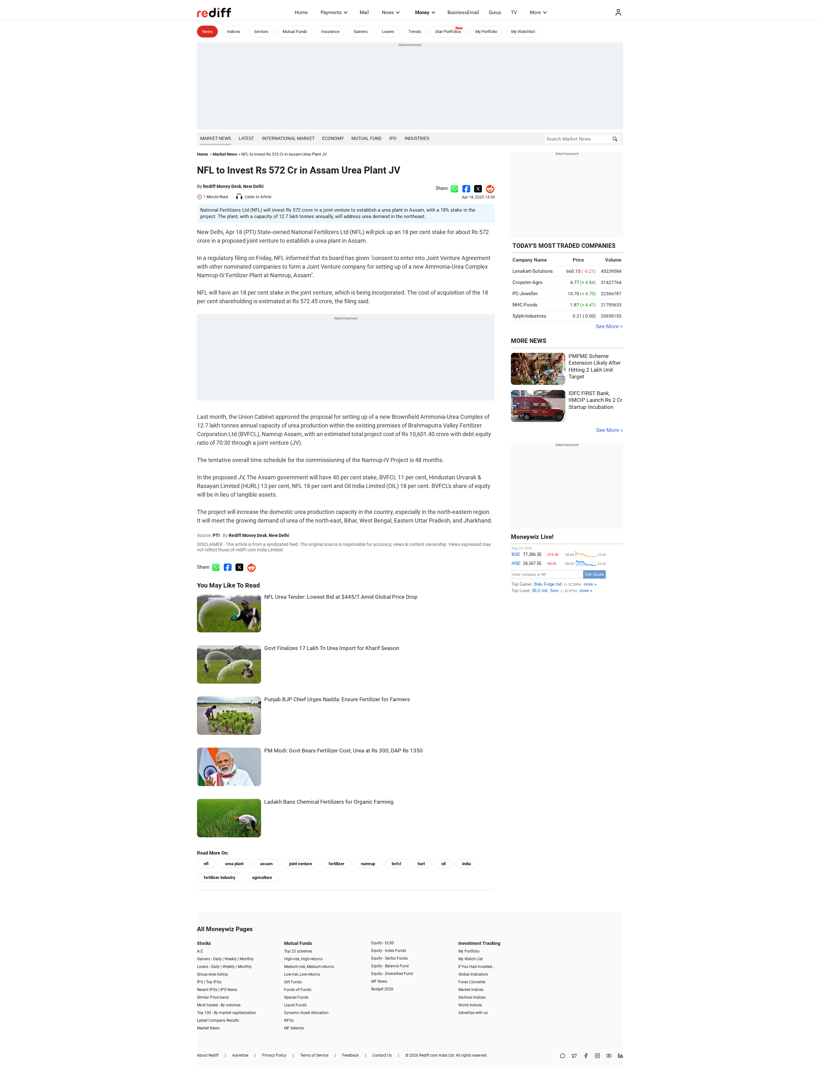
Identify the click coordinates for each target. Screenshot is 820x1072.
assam (266, 863)
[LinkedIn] (620, 1056)
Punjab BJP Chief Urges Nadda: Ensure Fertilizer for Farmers (337, 699)
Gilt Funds (293, 982)
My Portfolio (486, 31)
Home (301, 12)
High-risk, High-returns (303, 959)
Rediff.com (428, 1055)
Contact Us (382, 1055)
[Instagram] (597, 1056)
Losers (388, 31)
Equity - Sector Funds (389, 958)
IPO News (228, 989)
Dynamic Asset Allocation (306, 1013)
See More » (609, 430)
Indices (233, 31)
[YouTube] (608, 1056)
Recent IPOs (207, 989)
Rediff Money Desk (222, 186)
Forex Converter (472, 982)
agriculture (262, 877)
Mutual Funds (295, 31)
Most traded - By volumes (219, 1005)
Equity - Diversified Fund (392, 973)
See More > (609, 326)
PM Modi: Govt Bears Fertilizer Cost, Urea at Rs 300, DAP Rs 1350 (343, 751)
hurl (421, 863)
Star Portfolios (448, 31)
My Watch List (470, 959)
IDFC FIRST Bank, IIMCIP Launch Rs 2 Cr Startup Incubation (595, 400)
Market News (215, 138)
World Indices (470, 1005)
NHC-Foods (524, 305)
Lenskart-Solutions (532, 271)
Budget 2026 (382, 989)
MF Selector (294, 1028)
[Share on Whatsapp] (454, 188)
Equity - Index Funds (388, 950)
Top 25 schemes (298, 951)
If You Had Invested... (476, 966)
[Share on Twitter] (478, 188)
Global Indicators (473, 974)
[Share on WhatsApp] (562, 1056)
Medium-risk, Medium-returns (309, 966)
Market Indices (470, 989)
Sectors (261, 31)
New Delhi (253, 186)
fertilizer (336, 863)
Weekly (231, 959)
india (466, 863)
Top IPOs (213, 982)
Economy (333, 138)
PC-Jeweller (525, 293)
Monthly (247, 959)
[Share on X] (574, 1056)
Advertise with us (473, 1013)
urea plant (234, 863)
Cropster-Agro (527, 282)
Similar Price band (213, 997)
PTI (216, 535)
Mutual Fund (366, 138)
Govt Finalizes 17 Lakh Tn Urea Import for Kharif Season (331, 648)
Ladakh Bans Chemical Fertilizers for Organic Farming (329, 802)
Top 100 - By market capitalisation (226, 1013)
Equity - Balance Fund (390, 966)
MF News (379, 981)
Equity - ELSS (382, 943)
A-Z (200, 951)
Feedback (350, 1055)
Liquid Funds (295, 1005)
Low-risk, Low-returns (302, 974)
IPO (393, 138)
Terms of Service (314, 1055)
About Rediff (207, 1055)
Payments (331, 12)
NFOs (289, 1020)
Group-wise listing (212, 974)
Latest (246, 138)
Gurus (495, 12)
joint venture (300, 863)
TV (514, 12)
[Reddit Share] (488, 188)
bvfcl (396, 863)
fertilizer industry (219, 877)
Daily (217, 959)
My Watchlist (523, 31)
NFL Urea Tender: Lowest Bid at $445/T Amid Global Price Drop (341, 597)
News (388, 12)
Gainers (361, 31)
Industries (417, 138)
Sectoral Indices (472, 997)
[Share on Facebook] (466, 188)
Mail (364, 12)
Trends (414, 31)
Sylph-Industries (529, 316)
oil (443, 863)
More (535, 12)
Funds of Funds (297, 989)
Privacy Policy (274, 1055)
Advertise (240, 1055)
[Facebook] (585, 1056)
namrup (368, 863)
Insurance (330, 31)
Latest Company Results (218, 1020)
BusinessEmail (463, 12)
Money (422, 12)
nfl (206, 863)
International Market (288, 138)
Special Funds (296, 997)
